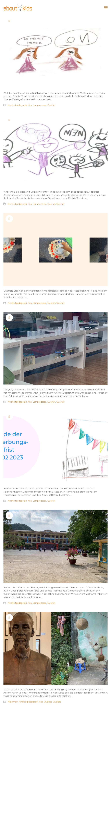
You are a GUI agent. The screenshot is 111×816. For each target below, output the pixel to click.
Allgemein (13, 701)
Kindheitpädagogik (17, 105)
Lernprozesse (39, 105)
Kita (30, 105)
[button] (106, 8)
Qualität (51, 105)
